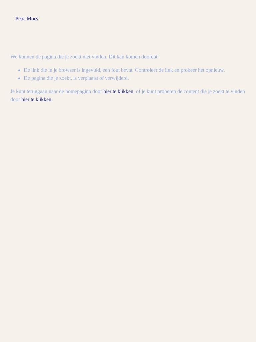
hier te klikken (118, 91)
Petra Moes (26, 18)
